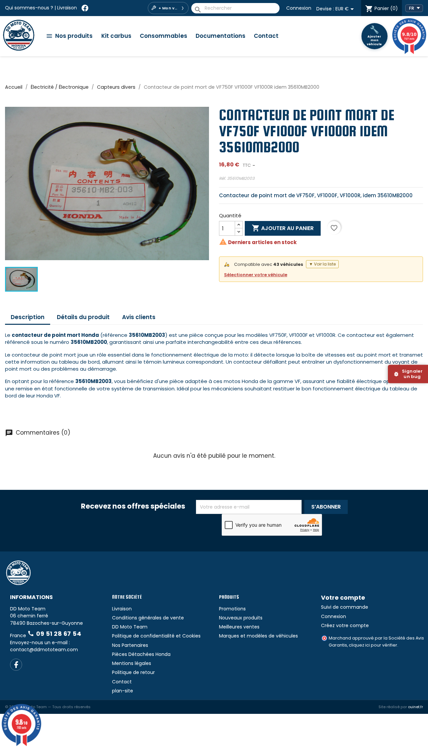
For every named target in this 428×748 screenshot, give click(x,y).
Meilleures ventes (239, 626)
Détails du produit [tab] (83, 317)
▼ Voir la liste (322, 264)
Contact (266, 36)
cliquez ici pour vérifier (373, 645)
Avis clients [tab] (138, 317)
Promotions (232, 608)
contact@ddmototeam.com (44, 649)
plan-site (122, 690)
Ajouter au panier (283, 228)
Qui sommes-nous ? (29, 7)
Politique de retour (133, 672)
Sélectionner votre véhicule (255, 275)
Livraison (67, 7)
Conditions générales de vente (148, 617)
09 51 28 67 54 (54, 633)
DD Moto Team (129, 626)
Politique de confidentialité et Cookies (156, 635)
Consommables (163, 36)
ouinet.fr (415, 706)
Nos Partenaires (130, 645)
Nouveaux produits (240, 617)
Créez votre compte (345, 625)
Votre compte (343, 597)
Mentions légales (131, 663)
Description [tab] (27, 317)
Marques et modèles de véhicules (258, 635)
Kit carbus (116, 36)
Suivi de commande (344, 607)
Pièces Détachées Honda (141, 654)
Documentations (220, 36)
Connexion (298, 8)
